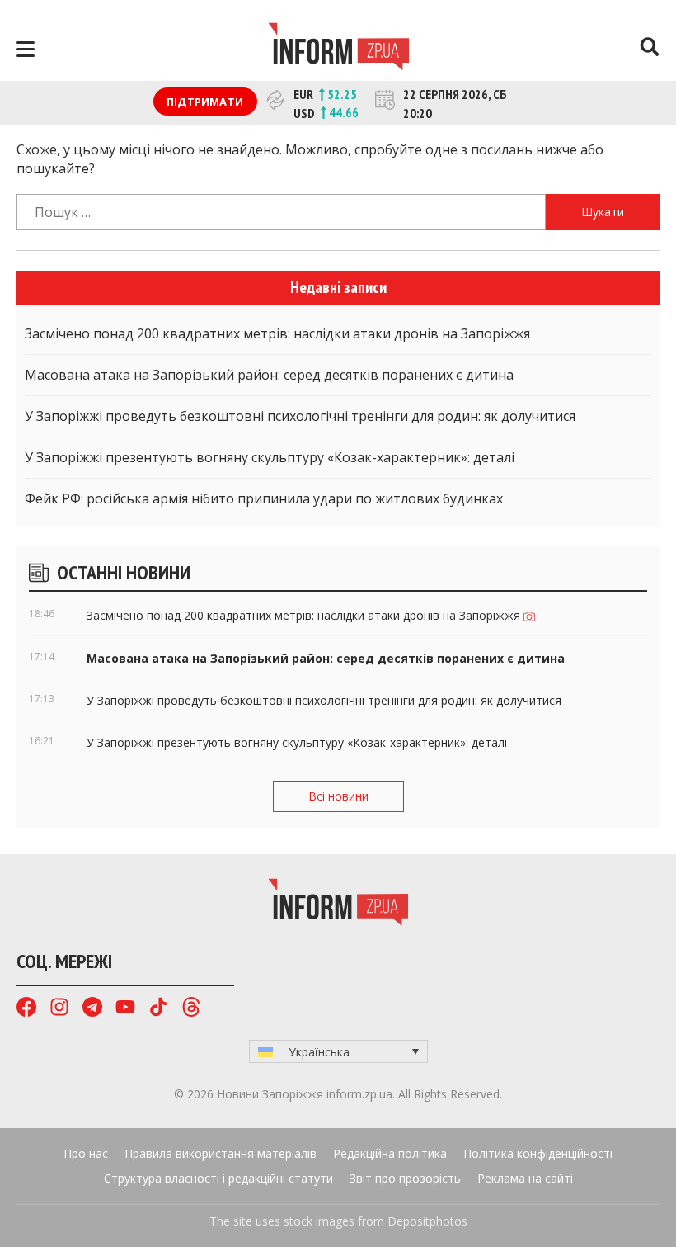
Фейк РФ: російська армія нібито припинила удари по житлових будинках (264, 498)
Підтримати (205, 101)
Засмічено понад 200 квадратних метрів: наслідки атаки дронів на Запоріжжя (277, 333)
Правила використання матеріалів (220, 1153)
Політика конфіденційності (538, 1153)
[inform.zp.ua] (338, 48)
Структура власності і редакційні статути (218, 1178)
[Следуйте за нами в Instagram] (59, 1009)
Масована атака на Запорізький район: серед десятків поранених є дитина (269, 375)
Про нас (85, 1153)
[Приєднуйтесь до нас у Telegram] (92, 1009)
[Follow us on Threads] (191, 1009)
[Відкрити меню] (25, 49)
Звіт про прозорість (405, 1178)
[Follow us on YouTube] (125, 1009)
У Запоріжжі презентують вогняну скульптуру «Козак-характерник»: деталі (269, 457)
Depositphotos (427, 1221)
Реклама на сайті (525, 1178)
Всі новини (338, 796)
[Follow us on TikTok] (158, 1009)
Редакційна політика (390, 1153)
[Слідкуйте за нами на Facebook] (26, 1009)
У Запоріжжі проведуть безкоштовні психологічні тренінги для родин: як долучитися (300, 416)
